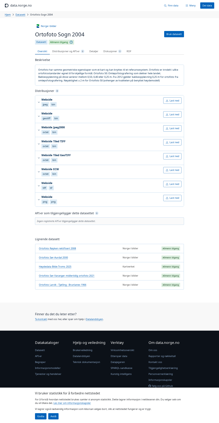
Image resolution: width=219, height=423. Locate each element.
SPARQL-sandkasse (121, 368)
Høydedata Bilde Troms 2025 (55, 266)
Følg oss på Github (162, 386)
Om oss (153, 350)
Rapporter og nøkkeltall (162, 356)
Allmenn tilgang (59, 42)
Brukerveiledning (82, 350)
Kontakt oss (155, 362)
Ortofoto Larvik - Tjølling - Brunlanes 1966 (62, 284)
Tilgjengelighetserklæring (163, 368)
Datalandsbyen (94, 319)
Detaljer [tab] (93, 51)
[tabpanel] (109, 175)
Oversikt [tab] (42, 51)
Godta (40, 416)
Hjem (8, 14)
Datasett (20, 14)
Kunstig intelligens (121, 374)
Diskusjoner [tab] (111, 51)
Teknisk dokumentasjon (86, 362)
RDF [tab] (129, 51)
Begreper (40, 362)
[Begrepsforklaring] (71, 42)
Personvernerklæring (161, 374)
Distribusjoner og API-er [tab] (67, 51)
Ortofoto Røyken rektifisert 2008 (57, 248)
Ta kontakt (41, 319)
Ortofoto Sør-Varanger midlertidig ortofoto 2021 (67, 275)
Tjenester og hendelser (48, 374)
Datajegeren (118, 362)
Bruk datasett (174, 34)
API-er (38, 356)
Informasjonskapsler (160, 380)
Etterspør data (119, 356)
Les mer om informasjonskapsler (72, 403)
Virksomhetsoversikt (122, 350)
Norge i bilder (48, 26)
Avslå (53, 416)
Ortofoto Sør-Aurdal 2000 (53, 257)
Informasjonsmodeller (48, 368)
